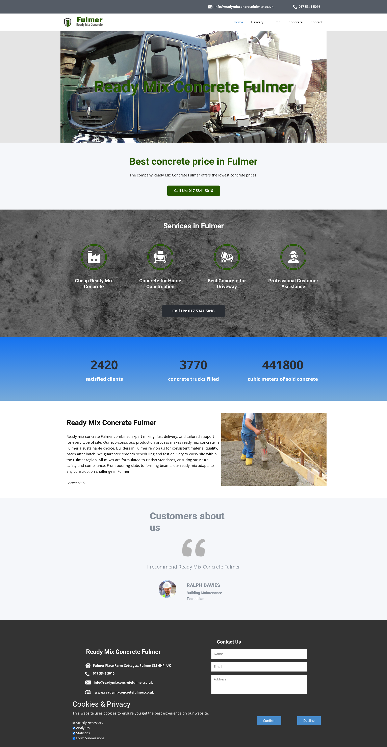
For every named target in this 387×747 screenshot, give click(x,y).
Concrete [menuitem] (296, 22)
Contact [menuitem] (316, 22)
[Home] (89, 22)
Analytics (83, 728)
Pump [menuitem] (276, 22)
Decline (309, 720)
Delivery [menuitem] (257, 22)
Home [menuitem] (238, 22)
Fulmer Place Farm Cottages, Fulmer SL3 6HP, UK (132, 665)
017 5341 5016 (309, 6)
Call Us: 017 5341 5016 (193, 190)
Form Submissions (90, 738)
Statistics (83, 733)
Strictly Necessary (89, 723)
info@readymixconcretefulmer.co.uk (244, 6)
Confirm (269, 720)
